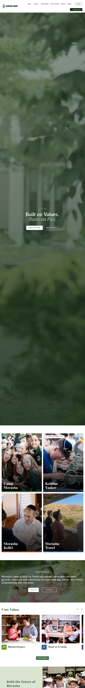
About (29, 4)
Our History (49, 589)
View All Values (42, 658)
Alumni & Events (54, 4)
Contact (69, 4)
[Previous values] (77, 609)
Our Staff (33, 589)
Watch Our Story (51, 227)
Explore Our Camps (34, 227)
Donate (79, 4)
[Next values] (81, 609)
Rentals (63, 4)
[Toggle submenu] (31, 3)
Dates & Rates (45, 4)
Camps (36, 4)
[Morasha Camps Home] (10, 6)
